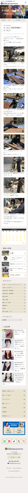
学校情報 (4, 411)
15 (17, 236)
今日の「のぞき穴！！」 (8, 287)
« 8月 (4, 242)
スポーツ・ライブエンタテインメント (12, 284)
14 (13, 236)
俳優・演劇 (5, 299)
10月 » (23, 242)
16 (20, 236)
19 (6, 238)
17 (24, 236)
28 (13, 240)
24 (24, 238)
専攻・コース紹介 (6, 395)
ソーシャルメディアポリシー (14, 470)
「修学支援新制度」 (9, 1)
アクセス (13, 457)
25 (3, 240)
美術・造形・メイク (7, 311)
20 (9, 238)
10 (24, 235)
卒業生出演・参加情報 (8, 290)
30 (20, 240)
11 (3, 236)
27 (9, 240)
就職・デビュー (6, 403)
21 (13, 238)
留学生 (4, 308)
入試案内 (4, 407)
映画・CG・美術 (7, 302)
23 (20, 238)
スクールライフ (6, 399)
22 (17, 238)
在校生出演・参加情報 (8, 293)
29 (17, 240)
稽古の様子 (5, 296)
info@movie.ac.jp (14, 463)
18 (3, 238)
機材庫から (5, 305)
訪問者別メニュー (6, 416)
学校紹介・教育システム (8, 391)
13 (9, 236)
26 (6, 240)
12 (6, 236)
